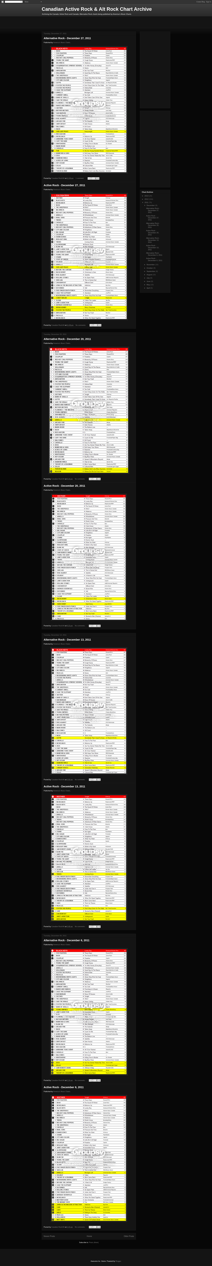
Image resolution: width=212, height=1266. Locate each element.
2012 (147, 199)
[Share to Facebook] (96, 178)
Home (89, 1236)
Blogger (118, 1261)
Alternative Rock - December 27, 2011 (67, 38)
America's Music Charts (61, 42)
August (149, 275)
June (149, 281)
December (151, 205)
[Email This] (89, 178)
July (148, 278)
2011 (147, 202)
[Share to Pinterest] (98, 178)
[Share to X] (93, 178)
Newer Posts (49, 1236)
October (150, 268)
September (151, 271)
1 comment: (80, 178)
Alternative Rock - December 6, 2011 (66, 940)
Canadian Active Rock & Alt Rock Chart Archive (97, 9)
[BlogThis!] (91, 178)
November (151, 265)
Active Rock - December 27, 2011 (64, 185)
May (148, 285)
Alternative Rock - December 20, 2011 (67, 339)
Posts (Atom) (94, 1242)
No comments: (81, 325)
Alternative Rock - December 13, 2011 (67, 639)
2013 (147, 196)
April (149, 288)
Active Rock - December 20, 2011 (64, 485)
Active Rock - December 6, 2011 (64, 1087)
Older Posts (129, 1236)
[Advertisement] (86, 21)
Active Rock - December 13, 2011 (64, 786)
